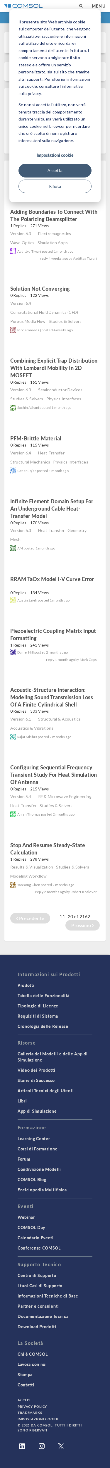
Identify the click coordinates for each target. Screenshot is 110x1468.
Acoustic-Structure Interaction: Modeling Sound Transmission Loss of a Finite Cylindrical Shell (51, 697)
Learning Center (34, 1138)
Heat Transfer (51, 452)
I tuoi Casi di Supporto (40, 1285)
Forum (24, 1159)
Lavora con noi (32, 1364)
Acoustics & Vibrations (31, 728)
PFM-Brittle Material (35, 438)
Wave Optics (22, 242)
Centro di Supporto (37, 1275)
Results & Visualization (31, 866)
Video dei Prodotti (36, 1070)
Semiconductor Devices (60, 389)
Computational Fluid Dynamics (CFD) (44, 312)
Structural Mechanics (30, 461)
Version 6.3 (20, 233)
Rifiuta (55, 186)
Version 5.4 (20, 796)
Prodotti (26, 985)
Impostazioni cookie (55, 155)
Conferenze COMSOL (39, 1248)
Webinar (26, 1217)
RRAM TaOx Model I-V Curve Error (52, 579)
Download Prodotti (37, 1326)
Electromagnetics (54, 233)
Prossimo (81, 925)
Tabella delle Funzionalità (44, 995)
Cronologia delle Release (43, 1026)
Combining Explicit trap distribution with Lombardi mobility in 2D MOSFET (53, 368)
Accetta (55, 170)
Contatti (26, 1385)
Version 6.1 (20, 718)
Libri (22, 1101)
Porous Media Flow (28, 321)
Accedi (24, 1400)
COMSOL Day (31, 1227)
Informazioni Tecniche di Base (48, 1296)
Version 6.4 (20, 303)
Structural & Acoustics (59, 718)
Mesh (15, 539)
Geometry (77, 530)
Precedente (31, 918)
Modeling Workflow (28, 875)
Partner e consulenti (38, 1306)
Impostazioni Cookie (38, 1419)
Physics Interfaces (64, 398)
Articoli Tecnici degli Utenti (46, 1090)
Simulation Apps (53, 242)
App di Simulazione (37, 1111)
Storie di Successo (36, 1080)
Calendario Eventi (36, 1237)
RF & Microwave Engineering (65, 796)
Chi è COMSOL (33, 1354)
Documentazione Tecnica (43, 1316)
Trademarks (30, 1412)
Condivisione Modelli (39, 1169)
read (87, 220)
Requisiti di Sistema (38, 1016)
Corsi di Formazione (37, 1149)
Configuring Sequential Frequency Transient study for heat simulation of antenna (53, 774)
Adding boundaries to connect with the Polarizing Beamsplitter (53, 215)
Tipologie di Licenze (38, 1006)
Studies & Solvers (65, 321)
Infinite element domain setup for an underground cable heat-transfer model (51, 508)
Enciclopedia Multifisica (42, 1190)
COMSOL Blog (32, 1179)
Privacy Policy (32, 1406)
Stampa (25, 1374)
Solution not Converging (40, 288)
